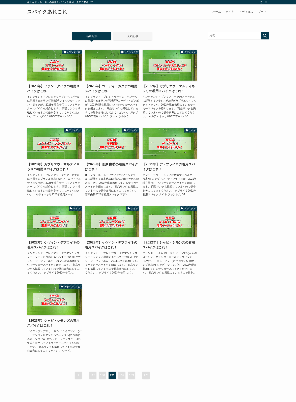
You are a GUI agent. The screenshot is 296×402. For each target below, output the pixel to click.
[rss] (261, 2)
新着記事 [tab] (91, 36)
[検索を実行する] (265, 35)
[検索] (266, 2)
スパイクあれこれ (47, 11)
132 (121, 375)
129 (92, 375)
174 (146, 375)
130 (102, 375)
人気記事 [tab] (132, 36)
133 (131, 375)
